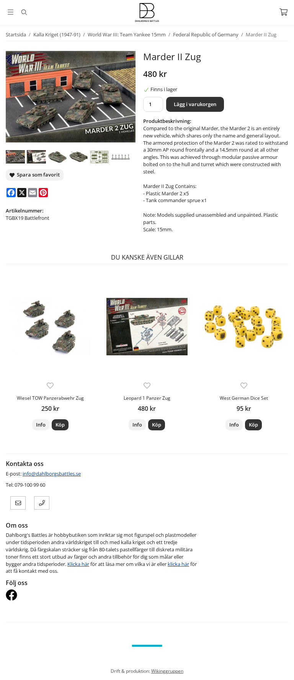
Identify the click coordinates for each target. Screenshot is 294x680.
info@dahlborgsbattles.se (52, 473)
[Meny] (10, 12)
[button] (60, 424)
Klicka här (78, 564)
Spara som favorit (37, 174)
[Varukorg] (283, 12)
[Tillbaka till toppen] (283, 669)
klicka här (178, 564)
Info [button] (41, 424)
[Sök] (24, 12)
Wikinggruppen (167, 671)
